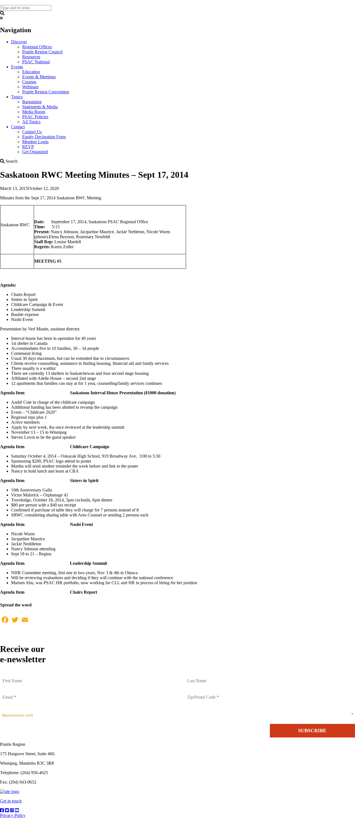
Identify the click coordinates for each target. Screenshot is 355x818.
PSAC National (36, 61)
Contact (18, 126)
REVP (28, 146)
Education (31, 71)
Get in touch (11, 801)
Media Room (33, 111)
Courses (29, 81)
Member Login (35, 141)
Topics (17, 96)
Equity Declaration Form (44, 136)
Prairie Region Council (42, 51)
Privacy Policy (13, 815)
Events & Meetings (39, 76)
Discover (19, 41)
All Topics (31, 121)
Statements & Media (40, 106)
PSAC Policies (35, 116)
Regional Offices (37, 46)
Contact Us (32, 131)
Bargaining (32, 101)
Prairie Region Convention (45, 91)
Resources (31, 56)
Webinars (30, 86)
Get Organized (35, 151)
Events (17, 66)
